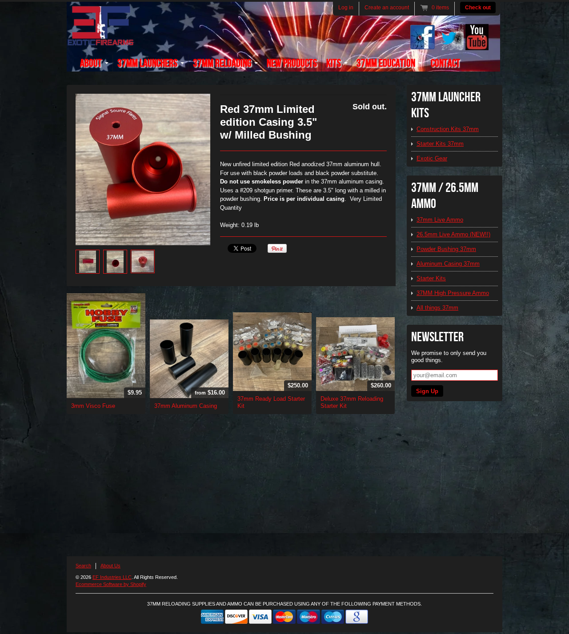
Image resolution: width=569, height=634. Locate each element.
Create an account (387, 7)
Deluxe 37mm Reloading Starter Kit (352, 402)
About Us (110, 565)
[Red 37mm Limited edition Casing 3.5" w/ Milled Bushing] (143, 169)
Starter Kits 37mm (440, 143)
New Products (292, 63)
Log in (345, 7)
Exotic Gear (432, 158)
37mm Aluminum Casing (185, 406)
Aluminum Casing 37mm (448, 263)
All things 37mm (437, 307)
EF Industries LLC (112, 577)
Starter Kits (431, 278)
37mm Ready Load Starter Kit (271, 402)
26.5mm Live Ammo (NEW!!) (453, 234)
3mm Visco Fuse (93, 406)
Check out (478, 7)
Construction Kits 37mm (448, 129)
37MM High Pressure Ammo (453, 293)
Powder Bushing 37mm (446, 249)
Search (83, 565)
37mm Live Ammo (440, 219)
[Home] (100, 40)
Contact (445, 63)
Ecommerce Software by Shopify (111, 584)
